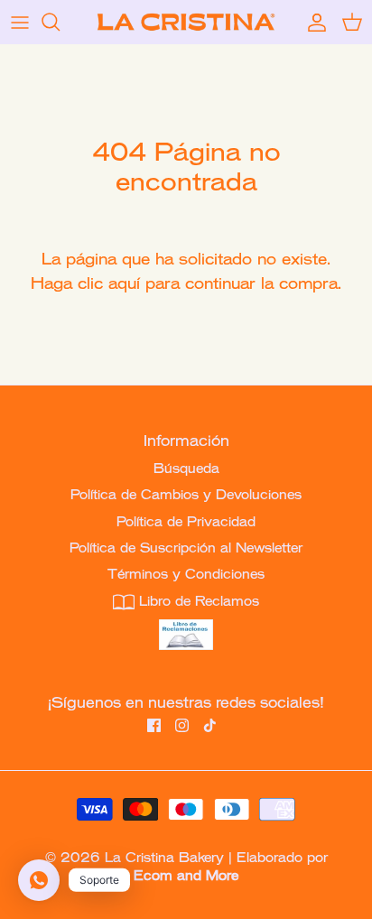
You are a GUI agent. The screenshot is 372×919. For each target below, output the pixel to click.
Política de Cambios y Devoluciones (186, 493)
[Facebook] (154, 725)
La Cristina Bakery (164, 855)
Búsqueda (186, 466)
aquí (124, 281)
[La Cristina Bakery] (186, 21)
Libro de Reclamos (197, 599)
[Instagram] (182, 725)
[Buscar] (59, 22)
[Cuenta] (312, 22)
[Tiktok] (210, 725)
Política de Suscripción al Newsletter (186, 546)
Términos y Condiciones (186, 572)
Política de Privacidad (186, 520)
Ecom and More (186, 873)
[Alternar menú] (20, 22)
